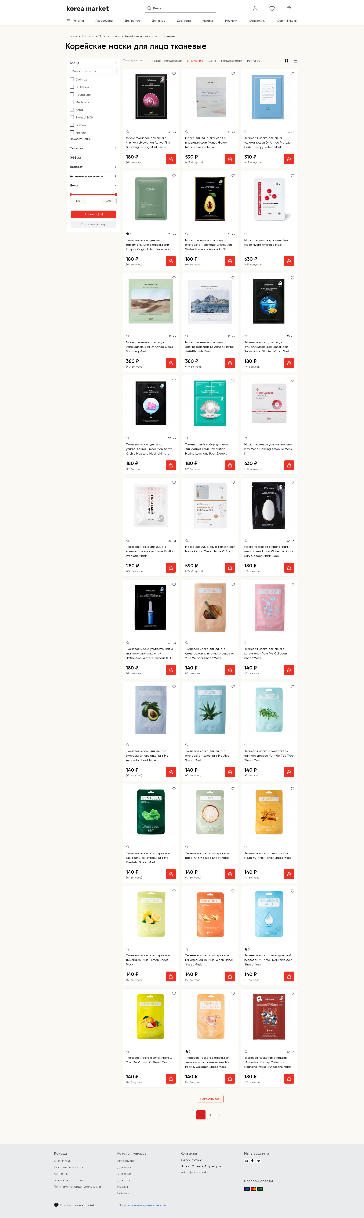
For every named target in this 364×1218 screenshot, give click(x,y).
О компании (63, 1161)
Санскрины (257, 20)
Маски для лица (109, 36)
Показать (90, 214)
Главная (72, 36)
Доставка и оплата (68, 1167)
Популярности (231, 60)
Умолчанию (195, 60)
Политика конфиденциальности (77, 1186)
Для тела (184, 20)
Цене (212, 60)
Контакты (61, 1173)
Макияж (207, 20)
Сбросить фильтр (93, 224)
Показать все (210, 1099)
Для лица (158, 20)
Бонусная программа (69, 1180)
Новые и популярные (167, 60)
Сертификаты (287, 20)
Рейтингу (253, 60)
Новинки (231, 20)
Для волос (132, 20)
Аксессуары (104, 20)
